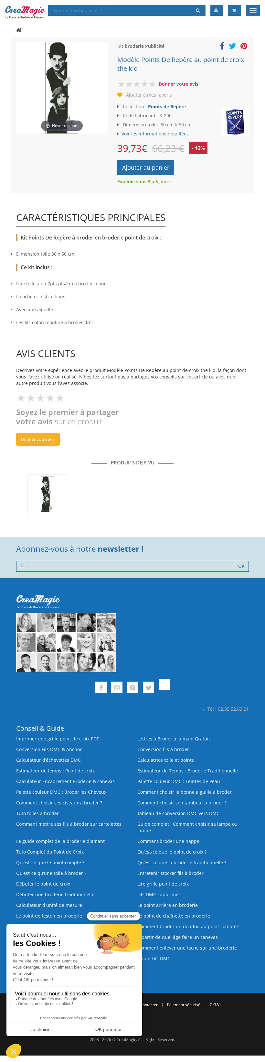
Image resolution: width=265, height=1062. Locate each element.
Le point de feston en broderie (49, 916)
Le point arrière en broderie (167, 905)
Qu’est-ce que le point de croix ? (172, 852)
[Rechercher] (199, 10)
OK (241, 566)
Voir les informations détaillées (155, 134)
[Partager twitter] (232, 47)
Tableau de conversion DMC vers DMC (178, 813)
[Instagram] (116, 688)
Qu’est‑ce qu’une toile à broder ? (51, 873)
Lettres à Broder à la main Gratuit (173, 739)
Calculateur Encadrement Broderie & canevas (65, 781)
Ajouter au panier (145, 167)
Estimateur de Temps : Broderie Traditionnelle (187, 771)
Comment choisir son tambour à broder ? (182, 803)
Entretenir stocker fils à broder (170, 873)
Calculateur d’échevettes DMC (48, 760)
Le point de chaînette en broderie (173, 916)
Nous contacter (144, 1004)
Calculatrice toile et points (165, 760)
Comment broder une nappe (168, 841)
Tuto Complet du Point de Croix (50, 852)
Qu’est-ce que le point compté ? (50, 862)
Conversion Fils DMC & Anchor (49, 749)
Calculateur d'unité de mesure (49, 905)
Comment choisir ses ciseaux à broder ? (59, 803)
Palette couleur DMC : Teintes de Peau (178, 781)
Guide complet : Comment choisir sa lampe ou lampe (187, 827)
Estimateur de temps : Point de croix (55, 771)
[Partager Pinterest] (243, 47)
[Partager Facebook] (222, 47)
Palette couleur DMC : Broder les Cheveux (61, 792)
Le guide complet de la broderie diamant (60, 841)
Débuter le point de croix (43, 884)
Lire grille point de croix (163, 884)
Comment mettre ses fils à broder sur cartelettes (69, 824)
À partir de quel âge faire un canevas (177, 937)
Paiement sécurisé (183, 1004)
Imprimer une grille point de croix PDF (57, 739)
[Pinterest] (132, 688)
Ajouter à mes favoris (149, 95)
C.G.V (214, 1004)
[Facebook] (101, 688)
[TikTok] (164, 688)
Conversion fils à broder (163, 749)
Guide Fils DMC (153, 958)
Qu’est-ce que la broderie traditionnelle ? (181, 862)
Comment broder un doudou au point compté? (187, 926)
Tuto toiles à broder (37, 813)
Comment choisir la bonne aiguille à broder (184, 792)
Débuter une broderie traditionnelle (55, 894)
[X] (148, 688)
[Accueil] (19, 31)
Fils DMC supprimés (159, 894)
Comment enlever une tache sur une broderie (187, 948)
